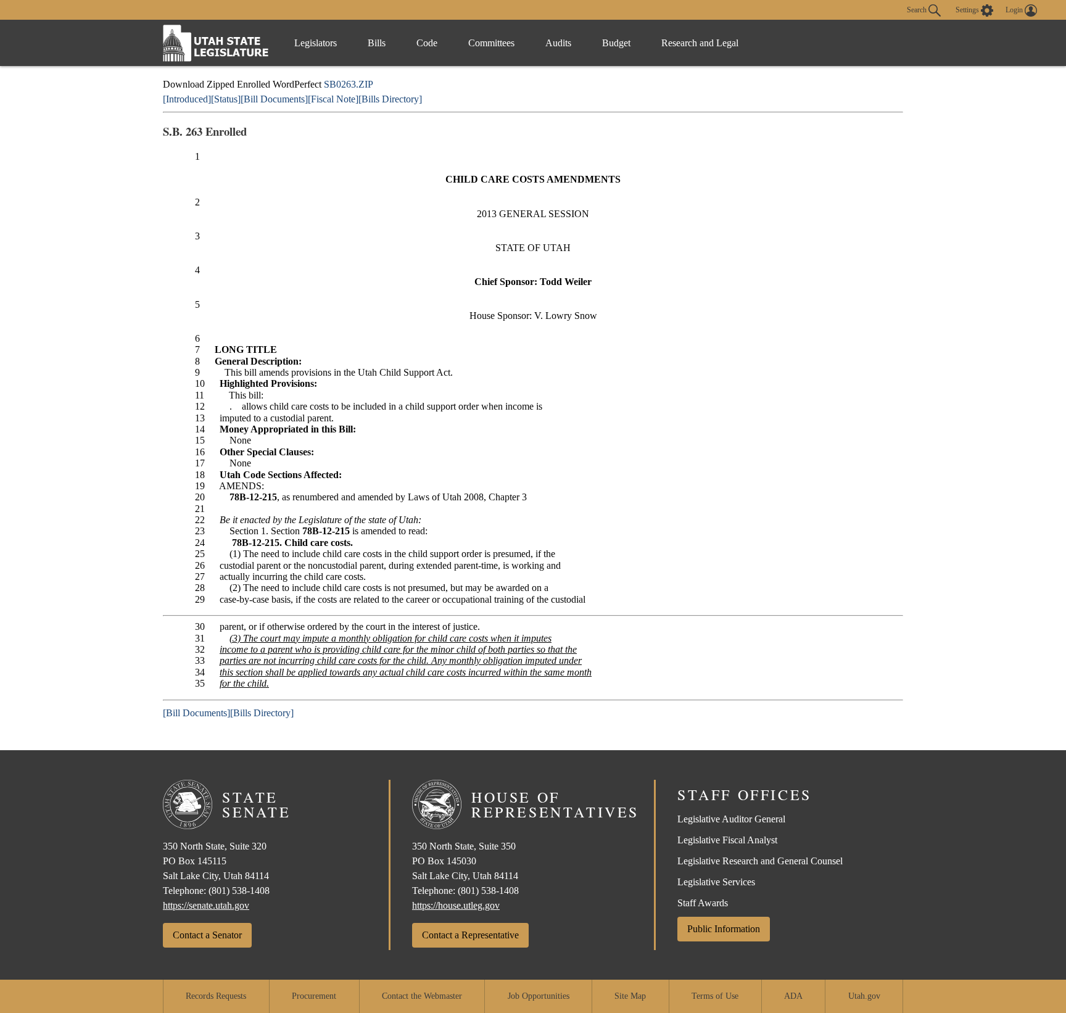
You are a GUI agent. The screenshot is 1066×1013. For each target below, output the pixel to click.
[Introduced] (187, 99)
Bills (377, 43)
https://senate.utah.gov (206, 905)
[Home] (216, 43)
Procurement (314, 996)
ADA (793, 996)
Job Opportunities (538, 996)
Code (426, 43)
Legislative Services (716, 882)
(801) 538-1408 (239, 890)
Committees (491, 43)
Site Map (630, 996)
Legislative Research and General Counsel (760, 861)
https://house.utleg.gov (456, 905)
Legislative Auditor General (731, 819)
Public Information (723, 929)
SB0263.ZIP (348, 84)
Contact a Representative (470, 935)
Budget (616, 43)
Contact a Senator (207, 935)
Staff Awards (702, 903)
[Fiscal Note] (333, 99)
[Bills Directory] (390, 99)
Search (917, 9)
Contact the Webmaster (422, 996)
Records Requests (216, 996)
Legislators (315, 43)
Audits (558, 43)
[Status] (226, 99)
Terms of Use (715, 996)
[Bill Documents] (274, 99)
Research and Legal (699, 43)
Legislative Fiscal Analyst (727, 840)
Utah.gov (864, 996)
